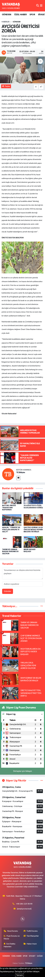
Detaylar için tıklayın (22, 771)
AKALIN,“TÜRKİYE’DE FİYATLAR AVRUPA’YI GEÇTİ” (11, 530)
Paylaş (7, 86)
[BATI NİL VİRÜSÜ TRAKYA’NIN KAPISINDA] (12, 498)
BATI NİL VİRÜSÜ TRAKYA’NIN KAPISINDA (9, 508)
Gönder (7, 591)
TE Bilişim (20, 472)
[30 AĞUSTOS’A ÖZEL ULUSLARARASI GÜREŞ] (33, 498)
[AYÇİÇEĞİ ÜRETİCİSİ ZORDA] (22, 69)
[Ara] (37, 6)
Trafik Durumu (32, 931)
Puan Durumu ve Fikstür (12, 937)
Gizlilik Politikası (7, 975)
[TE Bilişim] (8, 474)
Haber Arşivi (32, 944)
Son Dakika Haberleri (9, 945)
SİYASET (32, 956)
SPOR (32, 14)
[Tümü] (41, 606)
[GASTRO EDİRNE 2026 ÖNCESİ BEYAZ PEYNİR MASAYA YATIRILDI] (33, 520)
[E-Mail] (18, 478)
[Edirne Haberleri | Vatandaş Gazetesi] (11, 6)
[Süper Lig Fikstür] (41, 780)
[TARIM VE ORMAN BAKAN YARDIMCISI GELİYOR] (12, 542)
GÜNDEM (6, 14)
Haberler (6, 22)
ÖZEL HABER (20, 14)
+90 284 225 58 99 (24, 904)
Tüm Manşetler (32, 936)
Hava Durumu (12, 931)
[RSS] (22, 919)
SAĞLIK (40, 956)
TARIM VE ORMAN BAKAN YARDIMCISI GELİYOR (10, 552)
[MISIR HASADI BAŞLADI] (33, 542)
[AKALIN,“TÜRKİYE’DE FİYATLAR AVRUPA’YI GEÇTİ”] (12, 520)
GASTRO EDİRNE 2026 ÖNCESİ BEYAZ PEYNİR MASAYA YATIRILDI (33, 530)
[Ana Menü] (41, 6)
